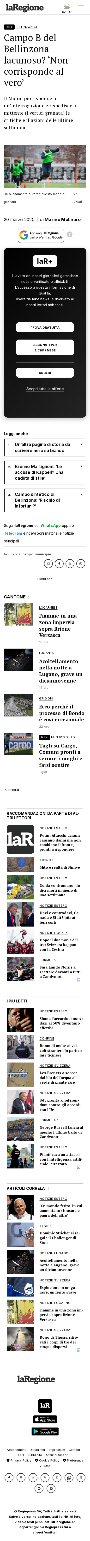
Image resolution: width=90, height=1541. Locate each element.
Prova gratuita (45, 327)
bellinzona (12, 554)
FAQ (21, 1455)
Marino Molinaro (63, 219)
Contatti (74, 1450)
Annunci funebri (57, 1455)
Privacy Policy (20, 1460)
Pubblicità (35, 1455)
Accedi (45, 373)
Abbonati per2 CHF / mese (45, 347)
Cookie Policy (48, 1460)
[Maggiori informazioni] (69, 235)
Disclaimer (37, 1450)
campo (28, 554)
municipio (43, 554)
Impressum (57, 1450)
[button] (9, 1477)
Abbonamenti (16, 1450)
